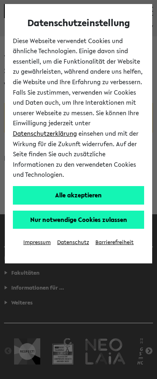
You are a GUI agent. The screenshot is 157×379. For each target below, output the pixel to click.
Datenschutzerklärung (45, 133)
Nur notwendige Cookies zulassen (78, 219)
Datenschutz (73, 242)
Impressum (37, 242)
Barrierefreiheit (114, 242)
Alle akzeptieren (78, 195)
